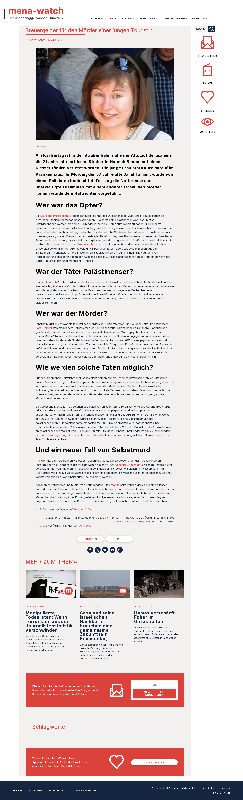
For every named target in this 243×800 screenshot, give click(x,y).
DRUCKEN (90, 538)
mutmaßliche (50, 282)
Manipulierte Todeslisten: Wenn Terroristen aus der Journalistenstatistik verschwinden (49, 621)
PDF (119, 538)
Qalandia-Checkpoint (128, 464)
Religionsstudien (57, 244)
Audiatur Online (82, 509)
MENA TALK (208, 132)
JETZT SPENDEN (154, 762)
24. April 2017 (83, 525)
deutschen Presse (92, 282)
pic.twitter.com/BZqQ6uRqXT (129, 521)
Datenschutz (55, 790)
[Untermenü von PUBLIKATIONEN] (186, 18)
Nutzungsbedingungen (82, 790)
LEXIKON (207, 83)
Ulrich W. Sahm (35, 40)
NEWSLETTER (207, 55)
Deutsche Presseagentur (55, 215)
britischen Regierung (53, 435)
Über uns (18, 790)
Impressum (35, 790)
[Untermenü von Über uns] (206, 18)
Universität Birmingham (91, 244)
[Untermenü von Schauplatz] (158, 18)
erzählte (114, 485)
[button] (90, 550)
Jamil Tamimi (44, 328)
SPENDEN (207, 110)
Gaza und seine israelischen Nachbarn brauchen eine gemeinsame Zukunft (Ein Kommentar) (97, 625)
